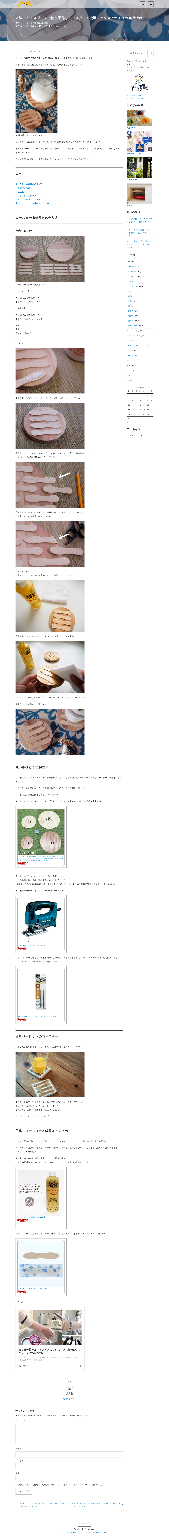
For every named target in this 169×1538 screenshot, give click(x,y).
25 (133, 414)
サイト (18, 1473)
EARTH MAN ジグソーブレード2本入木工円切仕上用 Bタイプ (39, 1016)
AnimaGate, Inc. (100, 1532)
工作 (128, 370)
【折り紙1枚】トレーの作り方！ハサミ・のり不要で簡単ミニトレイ (140, 222)
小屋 (130, 301)
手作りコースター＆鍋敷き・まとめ (32, 203)
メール (19, 1461)
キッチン (26, 26)
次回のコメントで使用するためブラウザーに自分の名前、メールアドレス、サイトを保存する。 (60, 1485)
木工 (130, 350)
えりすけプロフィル (135, 98)
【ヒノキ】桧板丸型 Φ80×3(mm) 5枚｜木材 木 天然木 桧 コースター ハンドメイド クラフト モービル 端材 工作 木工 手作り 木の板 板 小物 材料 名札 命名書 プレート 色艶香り (40, 858)
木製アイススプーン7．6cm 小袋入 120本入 (33, 1288)
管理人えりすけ (69, 1399)
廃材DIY (131, 311)
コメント (20, 1421)
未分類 (129, 380)
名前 (18, 1449)
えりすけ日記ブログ (135, 96)
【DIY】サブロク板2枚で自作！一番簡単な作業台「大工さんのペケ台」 (140, 233)
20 (140, 409)
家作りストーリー (135, 296)
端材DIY (131, 316)
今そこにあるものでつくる (138, 346)
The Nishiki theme (70, 1532)
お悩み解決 (132, 272)
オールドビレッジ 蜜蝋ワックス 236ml (31, 1217)
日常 (128, 375)
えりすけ (32, 51)
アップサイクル (134, 336)
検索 (150, 53)
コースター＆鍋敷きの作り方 (29, 184)
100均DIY (132, 267)
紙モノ (130, 355)
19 (136, 409)
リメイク (131, 341)
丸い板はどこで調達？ (26, 195)
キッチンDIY (46, 26)
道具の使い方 (133, 326)
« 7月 (129, 423)
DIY (19, 26)
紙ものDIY (131, 128)
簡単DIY (131, 321)
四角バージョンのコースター (29, 199)
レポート (131, 291)
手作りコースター (61, 26)
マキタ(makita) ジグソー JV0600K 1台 (32, 945)
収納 (128, 365)
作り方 (34, 26)
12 (136, 405)
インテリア (132, 277)
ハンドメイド (132, 331)
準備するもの (24, 188)
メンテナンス (133, 286)
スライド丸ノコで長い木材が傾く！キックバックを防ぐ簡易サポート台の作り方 (140, 244)
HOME (84, 1523)
